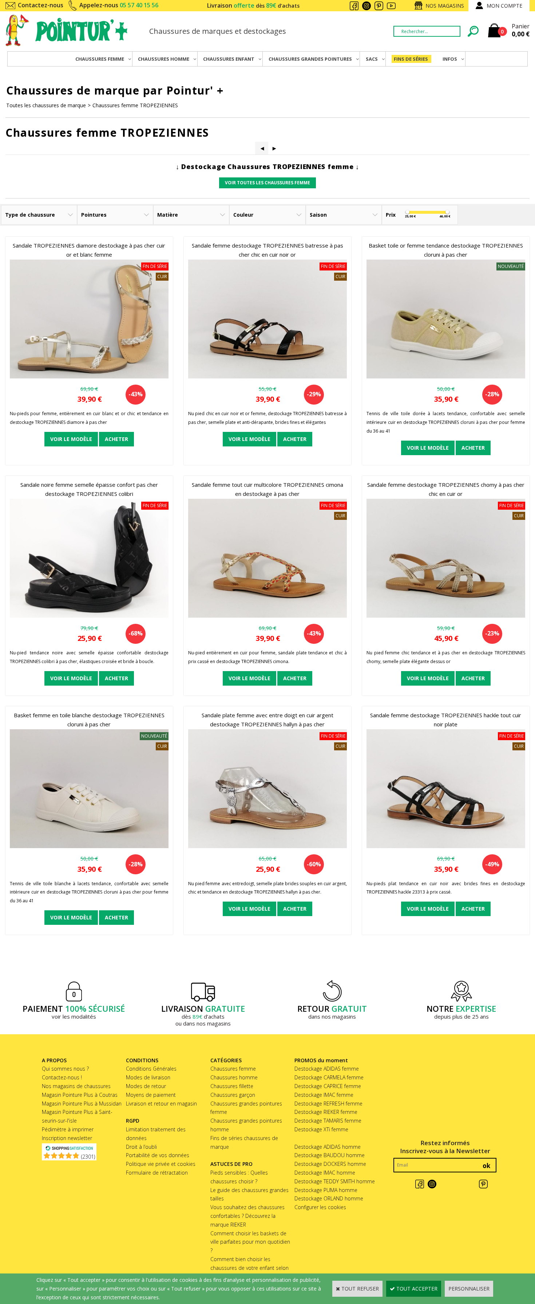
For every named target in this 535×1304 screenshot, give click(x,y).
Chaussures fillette (231, 1086)
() (88, 1156)
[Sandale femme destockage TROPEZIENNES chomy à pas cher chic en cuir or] (445, 615)
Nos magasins (444, 5)
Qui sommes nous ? (65, 1068)
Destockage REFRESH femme (328, 1103)
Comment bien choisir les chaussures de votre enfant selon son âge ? (249, 1268)
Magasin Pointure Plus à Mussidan (82, 1103)
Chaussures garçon (232, 1094)
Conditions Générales (151, 1068)
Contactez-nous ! (62, 1077)
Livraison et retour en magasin (161, 1103)
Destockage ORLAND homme (328, 1198)
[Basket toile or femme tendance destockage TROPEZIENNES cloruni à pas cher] (445, 376)
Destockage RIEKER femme (325, 1111)
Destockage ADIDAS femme (326, 1068)
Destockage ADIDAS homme (327, 1146)
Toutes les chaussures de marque (46, 105)
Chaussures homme (234, 1077)
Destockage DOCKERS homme (330, 1163)
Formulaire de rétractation (157, 1172)
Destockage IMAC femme (323, 1094)
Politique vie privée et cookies (160, 1163)
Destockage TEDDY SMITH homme (334, 1181)
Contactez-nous (40, 5)
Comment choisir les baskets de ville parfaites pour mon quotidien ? (250, 1242)
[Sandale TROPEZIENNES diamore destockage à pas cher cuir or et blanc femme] (89, 376)
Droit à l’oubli (141, 1146)
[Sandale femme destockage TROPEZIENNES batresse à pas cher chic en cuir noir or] (267, 376)
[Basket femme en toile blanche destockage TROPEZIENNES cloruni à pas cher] (89, 846)
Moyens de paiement (151, 1094)
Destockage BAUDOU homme (329, 1155)
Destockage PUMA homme (325, 1190)
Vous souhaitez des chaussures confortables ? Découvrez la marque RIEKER (247, 1216)
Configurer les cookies (320, 1207)
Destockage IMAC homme (324, 1172)
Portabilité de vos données (157, 1155)
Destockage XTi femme (321, 1129)
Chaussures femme (233, 1068)
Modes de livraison (148, 1077)
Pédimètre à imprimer (68, 1129)
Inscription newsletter (67, 1138)
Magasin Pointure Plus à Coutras (80, 1094)
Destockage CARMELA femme (329, 1077)
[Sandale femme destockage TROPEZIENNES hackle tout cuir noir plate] (445, 846)
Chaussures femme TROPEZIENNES (135, 105)
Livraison (253, 5)
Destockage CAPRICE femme (327, 1086)
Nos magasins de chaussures (76, 1086)
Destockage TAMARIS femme (327, 1120)
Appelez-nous (118, 5)
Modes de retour (146, 1086)
